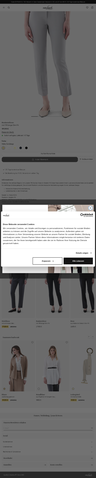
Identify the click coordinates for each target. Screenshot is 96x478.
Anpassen (46, 261)
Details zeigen (82, 253)
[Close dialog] (90, 208)
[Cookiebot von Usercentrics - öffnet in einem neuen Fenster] (82, 215)
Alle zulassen (78, 261)
